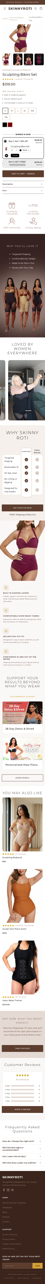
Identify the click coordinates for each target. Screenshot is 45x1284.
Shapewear (7, 1207)
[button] (4, 8)
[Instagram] (8, 1189)
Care (4, 190)
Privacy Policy (8, 1239)
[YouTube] (12, 1189)
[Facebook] (3, 1189)
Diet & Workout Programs (14, 1203)
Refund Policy (8, 1249)
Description (7, 184)
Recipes (5, 1217)
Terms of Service (9, 1234)
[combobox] (24, 150)
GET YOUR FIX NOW (22, 508)
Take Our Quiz (22, 1048)
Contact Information (11, 1244)
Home (5, 19)
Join (37, 1266)
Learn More (21, 778)
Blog (4, 1212)
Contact (6, 1222)
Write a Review (22, 1109)
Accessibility (37, 1278)
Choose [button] (15, 155)
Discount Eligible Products (16, 19)
